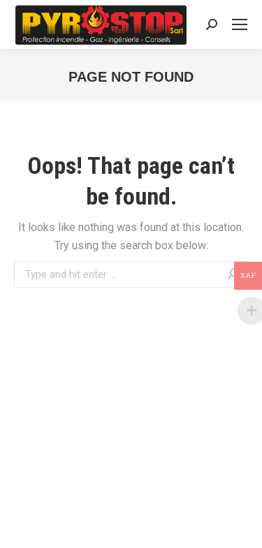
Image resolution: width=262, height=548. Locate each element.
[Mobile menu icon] (239, 24)
